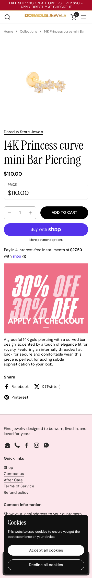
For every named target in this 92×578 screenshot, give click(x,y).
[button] (7, 17)
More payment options (46, 240)
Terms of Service (19, 486)
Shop (8, 467)
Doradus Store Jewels (23, 131)
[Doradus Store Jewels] (45, 17)
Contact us (14, 473)
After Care (13, 480)
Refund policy (16, 492)
